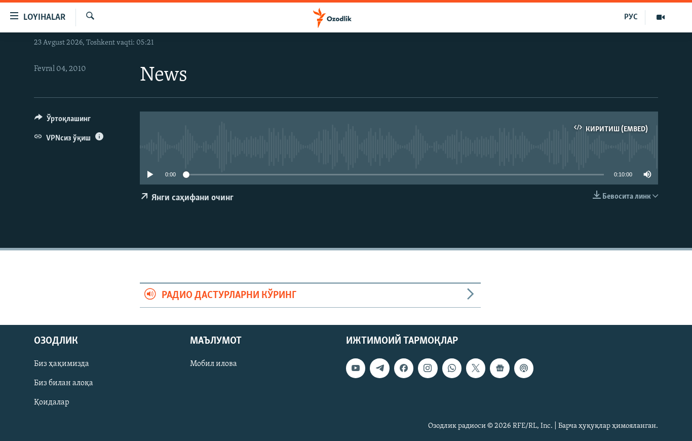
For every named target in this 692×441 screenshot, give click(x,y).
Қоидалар (51, 402)
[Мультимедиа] (660, 17)
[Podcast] (523, 368)
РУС (631, 17)
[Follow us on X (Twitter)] (475, 368)
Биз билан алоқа (63, 383)
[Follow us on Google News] (499, 368)
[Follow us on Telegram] (379, 368)
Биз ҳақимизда (61, 364)
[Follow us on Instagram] (427, 368)
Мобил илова (213, 364)
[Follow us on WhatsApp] (452, 368)
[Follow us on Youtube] (355, 368)
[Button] (62, 121)
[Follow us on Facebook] (403, 368)
